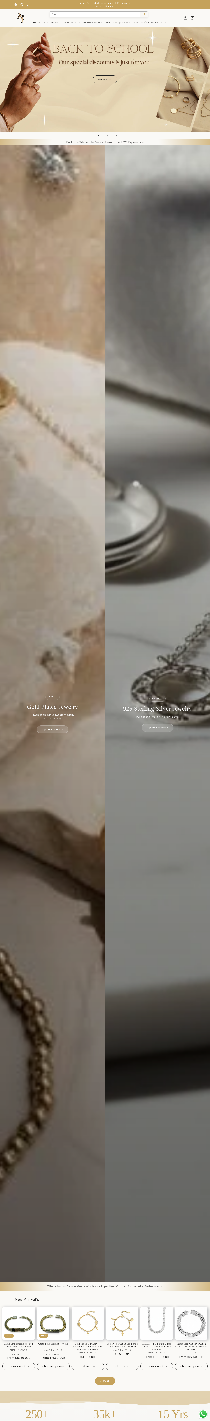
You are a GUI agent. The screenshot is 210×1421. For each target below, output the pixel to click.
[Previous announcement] (70, 4)
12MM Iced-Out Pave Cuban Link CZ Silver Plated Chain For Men (156, 1347)
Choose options (19, 1366)
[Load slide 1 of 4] (93, 135)
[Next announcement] (140, 4)
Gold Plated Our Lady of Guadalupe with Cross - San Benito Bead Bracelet (87, 1347)
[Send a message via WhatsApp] (203, 1414)
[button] (71, 22)
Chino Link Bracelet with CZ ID (53, 1345)
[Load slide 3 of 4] (103, 135)
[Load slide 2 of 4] (98, 135)
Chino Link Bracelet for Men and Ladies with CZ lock (19, 1345)
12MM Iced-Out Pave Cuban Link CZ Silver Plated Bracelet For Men (191, 1347)
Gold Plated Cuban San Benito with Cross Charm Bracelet (122, 1345)
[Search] (144, 14)
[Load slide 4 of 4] (108, 135)
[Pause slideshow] (124, 135)
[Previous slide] (85, 135)
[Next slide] (116, 135)
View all (105, 1380)
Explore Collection (52, 729)
